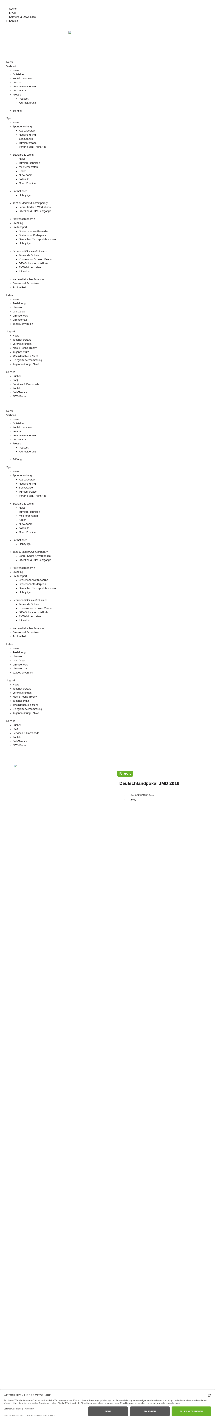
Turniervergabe (28, 142)
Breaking (18, 223)
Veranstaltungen (22, 343)
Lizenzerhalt (20, 319)
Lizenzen (18, 307)
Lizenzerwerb (20, 315)
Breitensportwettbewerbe (33, 231)
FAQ (15, 380)
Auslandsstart (27, 130)
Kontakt (17, 388)
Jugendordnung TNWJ (26, 364)
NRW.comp (25, 175)
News (9, 62)
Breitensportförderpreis (32, 235)
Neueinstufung (27, 134)
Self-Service (20, 392)
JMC (133, 799)
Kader (22, 171)
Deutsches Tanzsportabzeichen (37, 239)
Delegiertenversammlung (27, 360)
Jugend (10, 331)
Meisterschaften (28, 166)
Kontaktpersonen (22, 78)
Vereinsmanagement (25, 86)
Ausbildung (19, 303)
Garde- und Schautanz (26, 283)
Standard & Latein (23, 154)
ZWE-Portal (19, 396)
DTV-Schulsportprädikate (33, 263)
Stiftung (17, 110)
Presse (17, 94)
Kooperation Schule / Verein (35, 259)
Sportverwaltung (22, 126)
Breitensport (20, 227)
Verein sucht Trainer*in (32, 146)
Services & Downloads (26, 384)
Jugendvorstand (22, 339)
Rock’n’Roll (19, 287)
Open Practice (27, 183)
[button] (107, 404)
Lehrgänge (19, 311)
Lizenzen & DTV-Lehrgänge (35, 211)
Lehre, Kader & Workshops (35, 207)
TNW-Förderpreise (30, 267)
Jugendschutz (21, 352)
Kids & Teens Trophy (25, 347)
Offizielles (18, 74)
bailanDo (24, 179)
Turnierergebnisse (29, 162)
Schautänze (26, 138)
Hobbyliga (25, 195)
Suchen (17, 376)
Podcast (23, 98)
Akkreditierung (27, 102)
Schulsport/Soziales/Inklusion (30, 251)
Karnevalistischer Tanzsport (29, 279)
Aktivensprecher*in (24, 218)
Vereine (17, 82)
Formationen (20, 191)
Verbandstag (20, 90)
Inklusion (24, 271)
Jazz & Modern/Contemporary (30, 203)
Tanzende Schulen (29, 255)
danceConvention (23, 323)
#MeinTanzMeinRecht (25, 356)
